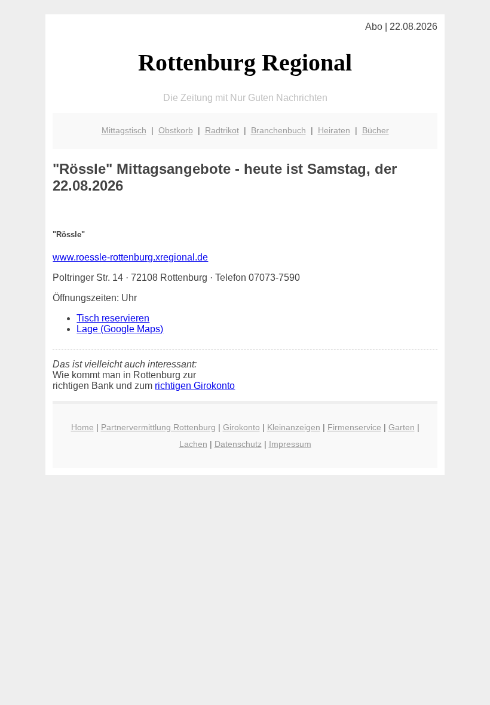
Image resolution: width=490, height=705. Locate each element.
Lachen (193, 444)
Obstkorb (175, 130)
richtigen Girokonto (195, 386)
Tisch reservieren (112, 318)
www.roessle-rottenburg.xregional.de (130, 257)
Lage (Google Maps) (119, 329)
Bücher (375, 130)
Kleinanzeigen (293, 427)
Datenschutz (238, 444)
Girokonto (241, 427)
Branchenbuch (278, 130)
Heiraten (334, 130)
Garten (401, 427)
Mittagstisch (124, 130)
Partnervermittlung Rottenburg (158, 427)
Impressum (290, 444)
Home (82, 427)
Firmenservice (354, 427)
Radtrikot (222, 130)
